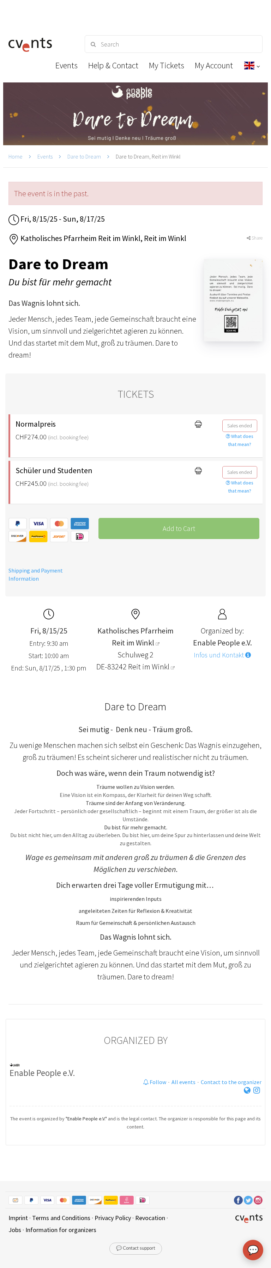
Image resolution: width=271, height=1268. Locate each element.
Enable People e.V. (42, 1072)
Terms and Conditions (61, 1218)
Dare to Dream (84, 156)
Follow (157, 1081)
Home (15, 156)
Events (45, 156)
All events (183, 1081)
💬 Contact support (135, 1248)
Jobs (14, 1230)
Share (257, 238)
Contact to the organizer (231, 1081)
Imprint (18, 1218)
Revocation (150, 1218)
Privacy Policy (113, 1218)
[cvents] (40, 44)
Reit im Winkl (149, 667)
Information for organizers (60, 1230)
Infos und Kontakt (219, 655)
